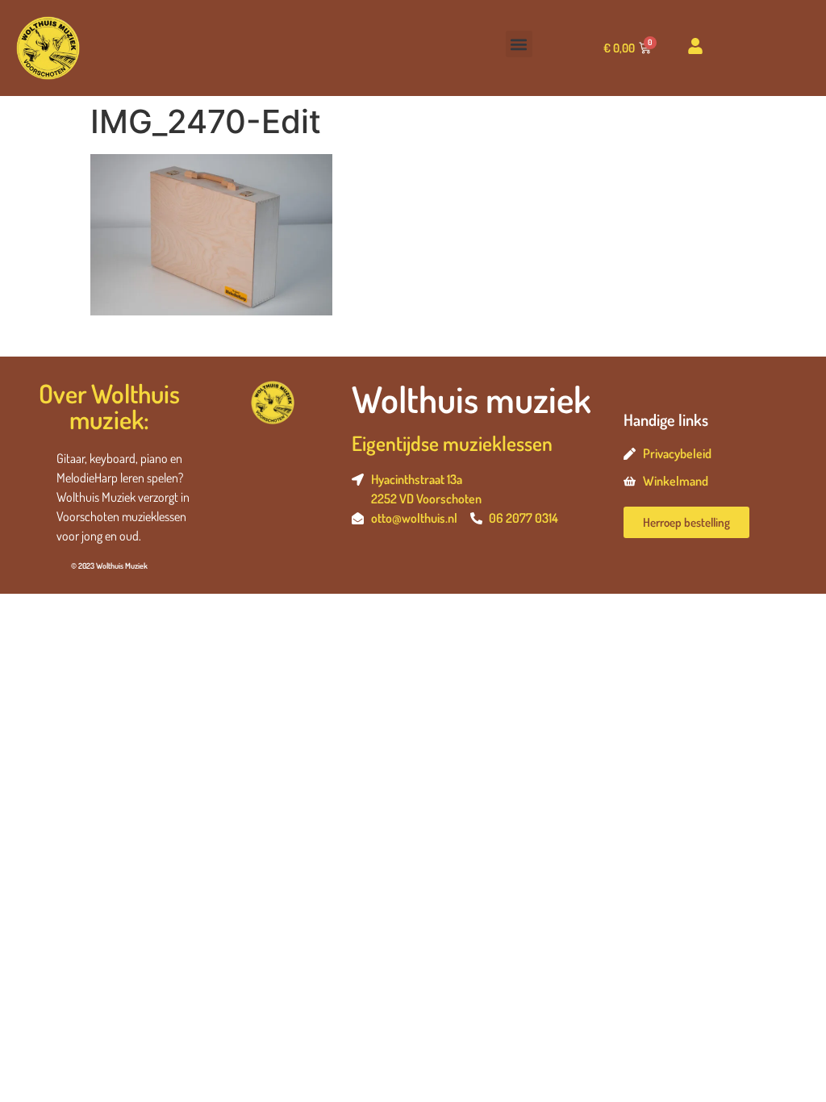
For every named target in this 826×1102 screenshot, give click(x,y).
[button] (519, 44)
